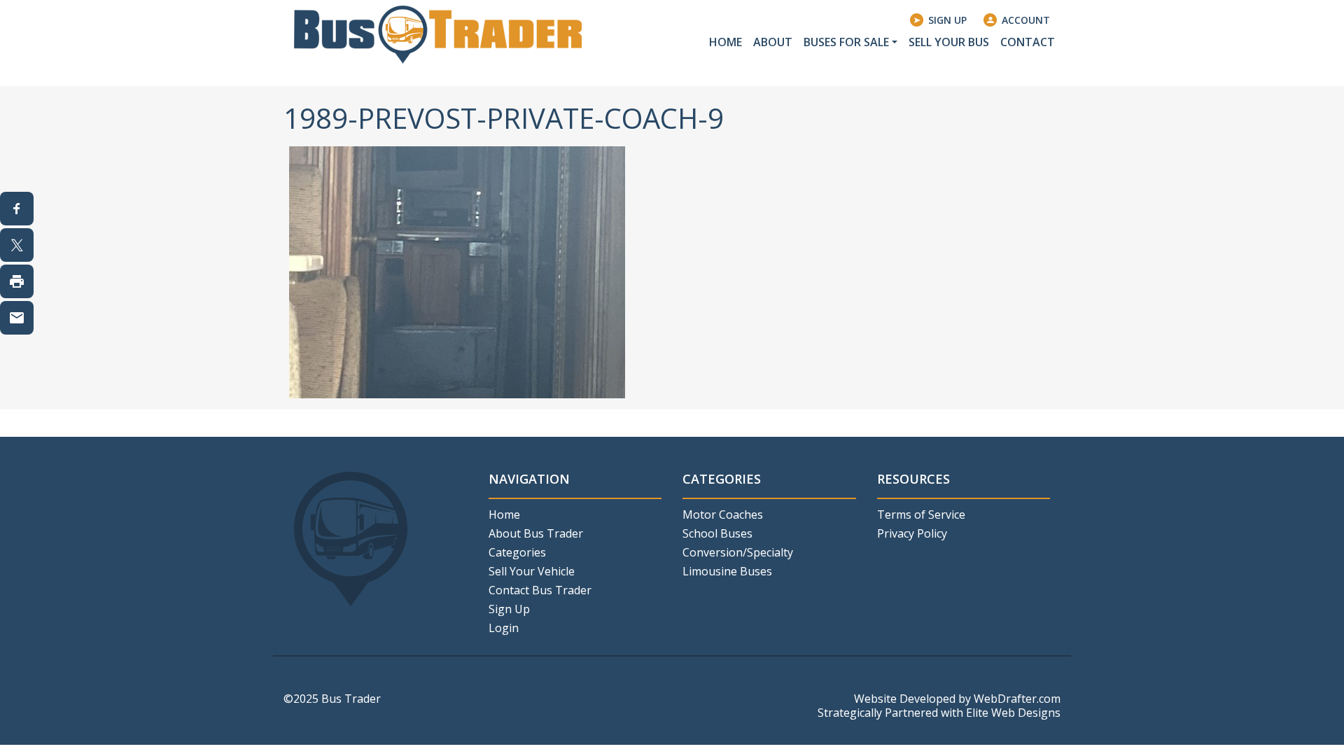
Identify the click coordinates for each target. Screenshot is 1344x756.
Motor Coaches (722, 514)
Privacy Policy (912, 533)
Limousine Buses (727, 571)
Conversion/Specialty (737, 552)
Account (1026, 20)
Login (504, 628)
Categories (517, 552)
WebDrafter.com (1017, 698)
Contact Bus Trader (540, 590)
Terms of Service (921, 514)
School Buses (717, 533)
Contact (1027, 42)
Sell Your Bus (949, 42)
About (772, 42)
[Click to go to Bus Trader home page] (438, 33)
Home (725, 42)
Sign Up (947, 20)
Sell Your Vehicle (532, 571)
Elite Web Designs (1013, 712)
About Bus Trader (536, 533)
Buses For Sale (846, 42)
